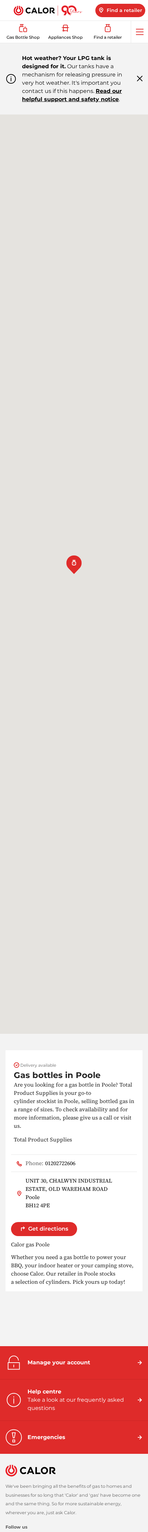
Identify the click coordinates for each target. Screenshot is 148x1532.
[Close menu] (139, 79)
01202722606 (50, 1163)
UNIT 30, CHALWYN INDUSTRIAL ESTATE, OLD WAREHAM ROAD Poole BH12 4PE (68, 1193)
